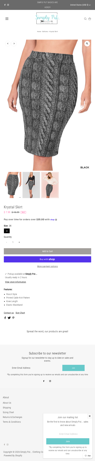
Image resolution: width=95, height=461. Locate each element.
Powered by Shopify (13, 455)
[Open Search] (85, 18)
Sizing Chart (8, 412)
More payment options (47, 266)
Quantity (8, 237)
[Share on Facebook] (5, 318)
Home (39, 31)
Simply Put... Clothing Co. (32, 452)
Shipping (7, 407)
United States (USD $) (79, 5)
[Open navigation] (14, 19)
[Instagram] (8, 5)
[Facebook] (5, 5)
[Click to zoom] (87, 43)
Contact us (9, 313)
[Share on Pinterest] (13, 318)
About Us (7, 402)
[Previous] (8, 43)
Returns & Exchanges (12, 417)
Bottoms (45, 31)
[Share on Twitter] (9, 318)
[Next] (14, 43)
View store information (15, 282)
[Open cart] (89, 19)
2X (7, 231)
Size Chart (20, 313)
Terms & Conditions (12, 422)
